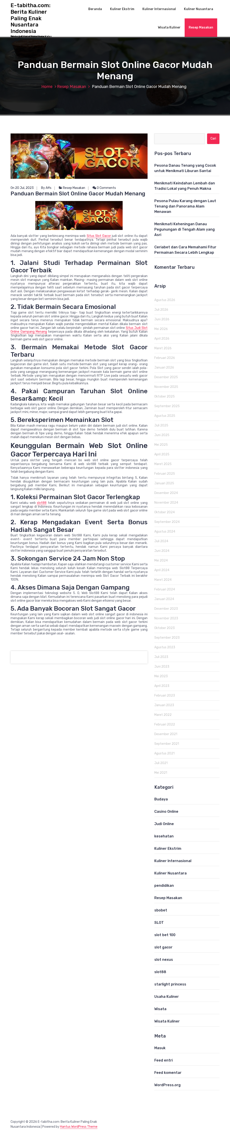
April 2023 (161, 686)
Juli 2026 (161, 310)
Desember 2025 (166, 377)
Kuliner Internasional (159, 9)
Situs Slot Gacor (99, 236)
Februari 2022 (164, 724)
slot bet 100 (164, 935)
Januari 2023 (164, 705)
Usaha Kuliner (166, 996)
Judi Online (164, 824)
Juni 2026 (161, 319)
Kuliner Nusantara (198, 9)
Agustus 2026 (164, 300)
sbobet (160, 910)
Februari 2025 (164, 474)
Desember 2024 (166, 493)
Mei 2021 (160, 773)
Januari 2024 (164, 599)
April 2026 (161, 339)
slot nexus (163, 959)
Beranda (95, 9)
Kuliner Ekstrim (122, 9)
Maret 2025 (163, 464)
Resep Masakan (201, 27)
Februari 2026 (164, 358)
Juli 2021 (161, 763)
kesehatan (164, 836)
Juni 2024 (161, 551)
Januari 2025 (164, 483)
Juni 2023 (161, 666)
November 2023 (166, 618)
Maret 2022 (163, 715)
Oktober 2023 (164, 628)
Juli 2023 (161, 657)
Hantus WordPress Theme (78, 1127)
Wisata (160, 1009)
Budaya (161, 799)
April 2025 (161, 454)
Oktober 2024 (164, 512)
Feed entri (163, 1060)
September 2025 (167, 406)
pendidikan (164, 885)
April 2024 (161, 570)
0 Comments (106, 188)
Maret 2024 (163, 580)
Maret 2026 (163, 348)
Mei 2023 (161, 676)
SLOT (159, 922)
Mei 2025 (161, 445)
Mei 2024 (161, 560)
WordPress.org (167, 1085)
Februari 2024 (164, 589)
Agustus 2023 (164, 647)
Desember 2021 (165, 734)
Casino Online (166, 811)
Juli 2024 (161, 541)
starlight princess (170, 984)
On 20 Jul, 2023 (22, 188)
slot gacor (163, 947)
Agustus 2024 (164, 531)
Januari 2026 (164, 367)
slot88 (41, 503)
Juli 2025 (161, 425)
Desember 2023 (166, 609)
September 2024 (167, 522)
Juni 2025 (161, 435)
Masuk (160, 1048)
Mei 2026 (161, 329)
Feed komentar (167, 1072)
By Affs (46, 188)
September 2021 (166, 744)
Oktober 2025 (164, 396)
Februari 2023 (164, 695)
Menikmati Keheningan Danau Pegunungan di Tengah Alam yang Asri (184, 229)
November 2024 (166, 503)
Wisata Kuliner (169, 27)
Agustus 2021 (164, 753)
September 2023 (167, 638)
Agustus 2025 (164, 416)
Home (47, 86)
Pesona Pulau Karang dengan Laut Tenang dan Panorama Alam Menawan (185, 206)
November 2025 (166, 387)
